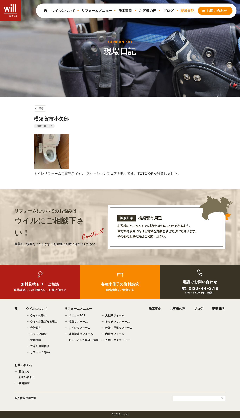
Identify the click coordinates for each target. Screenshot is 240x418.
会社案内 (35, 327)
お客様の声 (147, 10)
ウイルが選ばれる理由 (43, 321)
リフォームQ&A (40, 352)
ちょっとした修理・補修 (84, 339)
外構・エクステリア (117, 339)
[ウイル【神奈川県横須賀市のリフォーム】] (10, 10)
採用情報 (35, 339)
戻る (41, 108)
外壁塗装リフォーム (81, 333)
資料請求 (24, 383)
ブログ (168, 10)
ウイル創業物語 (39, 346)
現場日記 (187, 10)
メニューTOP (77, 315)
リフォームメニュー (97, 10)
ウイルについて (63, 10)
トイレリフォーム (79, 327)
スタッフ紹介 (38, 333)
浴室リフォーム (78, 321)
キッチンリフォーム (117, 321)
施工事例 (125, 10)
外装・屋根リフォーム (118, 327)
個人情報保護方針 (25, 398)
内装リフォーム (114, 333)
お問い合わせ (217, 10)
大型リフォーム (114, 315)
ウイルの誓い (38, 315)
